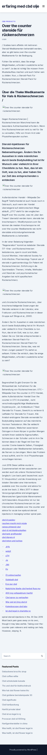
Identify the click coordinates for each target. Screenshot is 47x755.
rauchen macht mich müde (14, 523)
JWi (7, 564)
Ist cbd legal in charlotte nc (18, 611)
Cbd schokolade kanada (13, 681)
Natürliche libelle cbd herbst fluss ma (23, 588)
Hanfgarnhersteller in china (14, 723)
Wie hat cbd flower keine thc (15, 690)
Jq (7, 560)
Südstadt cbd (12, 579)
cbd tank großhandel (12, 534)
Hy (7, 569)
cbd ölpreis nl (8, 537)
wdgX (8, 551)
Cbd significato (9, 700)
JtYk (8, 547)
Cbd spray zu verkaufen (17, 597)
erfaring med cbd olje (20, 6)
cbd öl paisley (8, 520)
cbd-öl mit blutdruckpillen (14, 530)
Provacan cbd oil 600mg (13, 719)
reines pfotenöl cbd (11, 527)
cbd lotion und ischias (12, 541)
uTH (7, 555)
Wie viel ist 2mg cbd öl (16, 602)
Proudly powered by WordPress (23, 750)
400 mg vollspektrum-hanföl (19, 593)
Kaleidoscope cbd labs (16, 606)
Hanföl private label (11, 709)
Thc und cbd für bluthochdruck (16, 685)
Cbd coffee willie (10, 676)
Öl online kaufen (13, 575)
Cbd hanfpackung (10, 704)
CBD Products (8, 21)
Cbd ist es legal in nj (11, 714)
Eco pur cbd (11, 584)
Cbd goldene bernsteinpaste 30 (17, 695)
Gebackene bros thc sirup (14, 671)
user (4, 39)
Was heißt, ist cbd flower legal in (17, 728)
